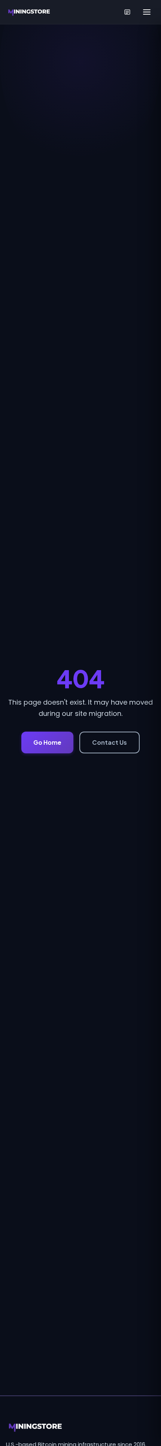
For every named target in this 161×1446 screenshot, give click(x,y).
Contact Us (109, 742)
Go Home (47, 742)
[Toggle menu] (147, 12)
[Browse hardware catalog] (127, 12)
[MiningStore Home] (29, 12)
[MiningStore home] (80, 1427)
